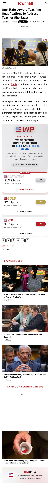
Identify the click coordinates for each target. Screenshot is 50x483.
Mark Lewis (7, 340)
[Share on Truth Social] (9, 240)
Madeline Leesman (9, 22)
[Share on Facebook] (13, 240)
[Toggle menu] (4, 3)
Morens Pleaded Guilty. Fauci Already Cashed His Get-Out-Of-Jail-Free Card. (25, 375)
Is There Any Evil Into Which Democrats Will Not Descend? (23, 335)
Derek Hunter (8, 300)
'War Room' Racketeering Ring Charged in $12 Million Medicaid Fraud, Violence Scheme (25, 462)
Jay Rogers (7, 380)
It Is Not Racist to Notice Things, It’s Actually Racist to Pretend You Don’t (24, 295)
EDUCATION (6, 250)
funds (14, 84)
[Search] (46, 3)
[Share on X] (4, 240)
